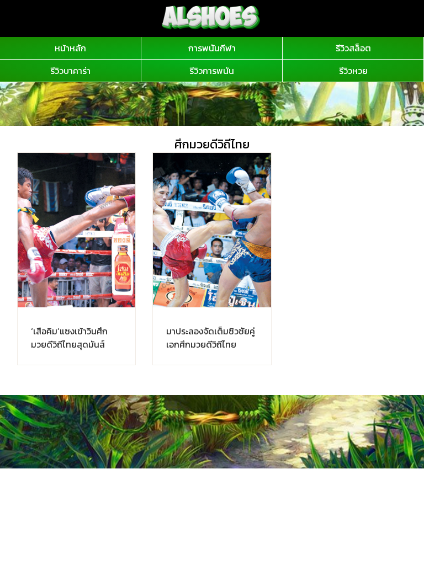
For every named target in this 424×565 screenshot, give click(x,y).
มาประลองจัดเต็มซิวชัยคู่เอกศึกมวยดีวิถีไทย (210, 337)
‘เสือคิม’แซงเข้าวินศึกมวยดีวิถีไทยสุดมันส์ (69, 337)
